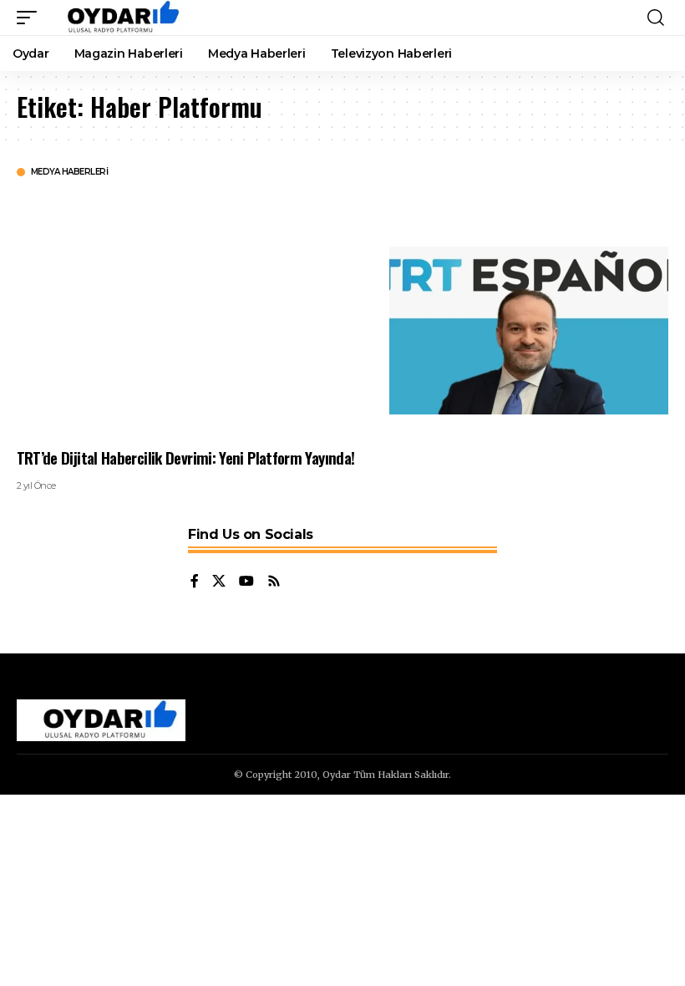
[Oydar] (115, 17)
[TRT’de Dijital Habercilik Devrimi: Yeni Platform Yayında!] (529, 330)
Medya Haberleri (70, 172)
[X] (219, 582)
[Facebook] (194, 582)
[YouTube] (246, 582)
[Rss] (274, 582)
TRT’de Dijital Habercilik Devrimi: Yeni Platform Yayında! (186, 457)
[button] (31, 17)
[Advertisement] (190, 312)
